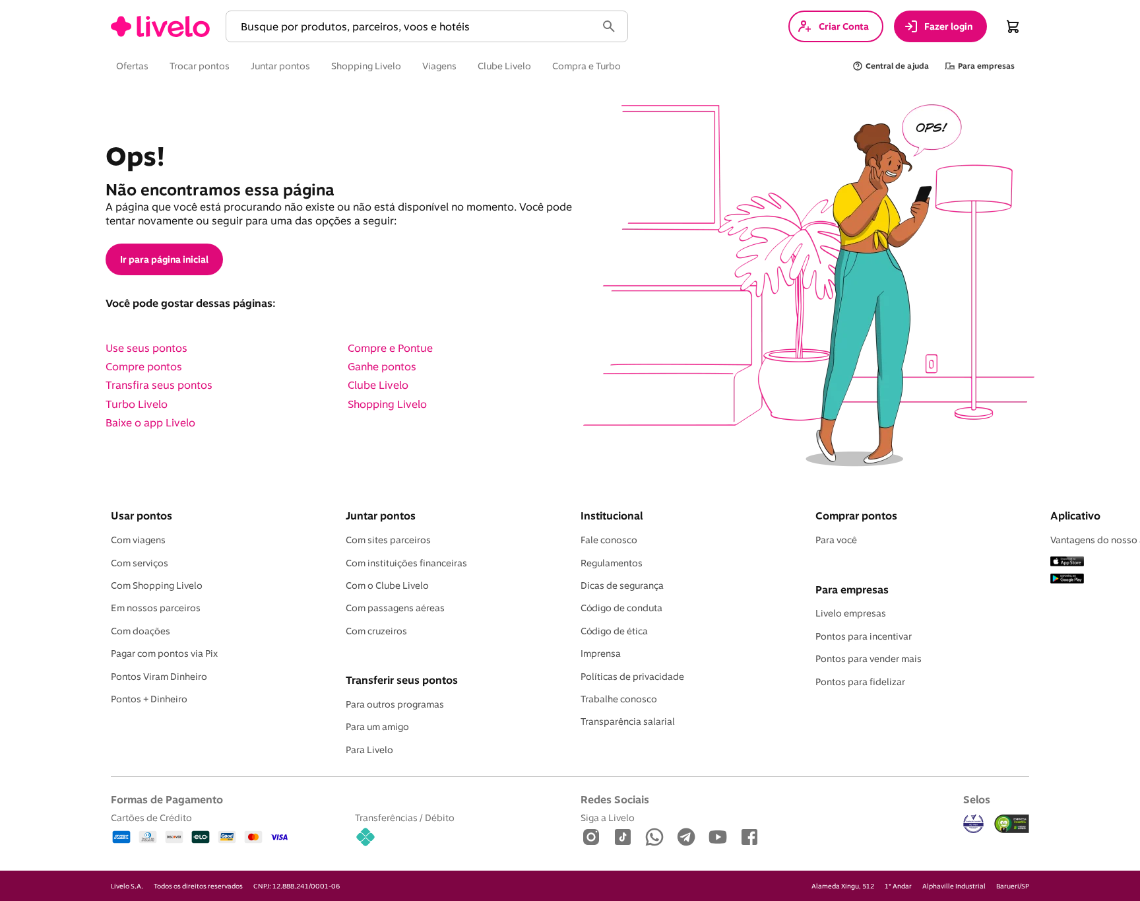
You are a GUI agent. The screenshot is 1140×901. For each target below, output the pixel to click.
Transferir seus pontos (402, 679)
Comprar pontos (856, 515)
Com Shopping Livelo (157, 585)
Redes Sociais (615, 799)
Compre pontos (144, 366)
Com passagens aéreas (395, 608)
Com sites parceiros (388, 540)
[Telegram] (686, 838)
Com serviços (139, 563)
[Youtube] (717, 838)
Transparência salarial (628, 721)
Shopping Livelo (387, 404)
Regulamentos (612, 563)
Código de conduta (621, 608)
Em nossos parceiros (156, 608)
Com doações (140, 631)
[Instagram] (591, 838)
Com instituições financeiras (406, 563)
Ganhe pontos (382, 366)
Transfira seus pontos (159, 385)
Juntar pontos (381, 515)
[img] (1012, 824)
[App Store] (1067, 562)
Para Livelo (369, 750)
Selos (976, 799)
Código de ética (614, 631)
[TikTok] (622, 838)
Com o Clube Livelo (387, 585)
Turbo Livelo (137, 404)
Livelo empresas (850, 613)
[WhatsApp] (654, 838)
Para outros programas (395, 704)
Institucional (612, 515)
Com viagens (138, 540)
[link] (160, 26)
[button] (413, 27)
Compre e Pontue (390, 348)
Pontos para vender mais (868, 658)
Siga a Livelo (608, 817)
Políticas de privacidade (632, 676)
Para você (836, 540)
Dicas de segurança (622, 585)
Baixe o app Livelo (150, 422)
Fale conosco (609, 540)
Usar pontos (141, 515)
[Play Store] (1067, 579)
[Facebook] (749, 838)
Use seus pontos (146, 348)
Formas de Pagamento (167, 799)
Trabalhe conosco (619, 699)
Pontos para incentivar (863, 636)
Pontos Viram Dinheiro (159, 676)
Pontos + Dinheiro (149, 699)
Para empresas (852, 589)
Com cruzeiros (376, 631)
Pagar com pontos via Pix (164, 653)
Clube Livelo (378, 385)
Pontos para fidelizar (860, 682)
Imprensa (601, 653)
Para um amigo (377, 726)
